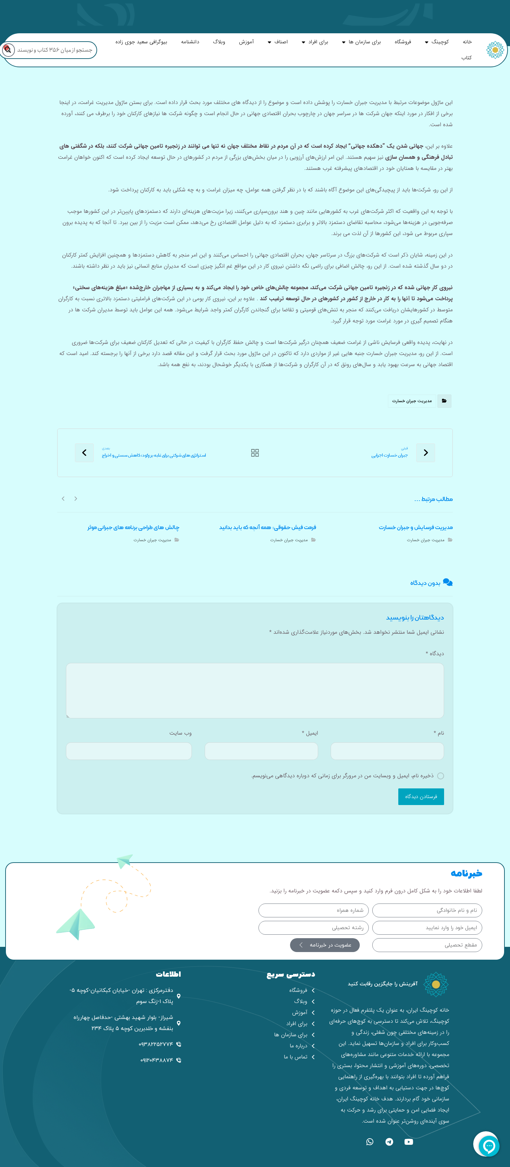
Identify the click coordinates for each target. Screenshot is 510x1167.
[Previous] (75, 498)
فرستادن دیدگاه (421, 797)
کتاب (466, 58)
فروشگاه (403, 42)
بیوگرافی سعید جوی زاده (141, 42)
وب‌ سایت (180, 733)
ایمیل (310, 733)
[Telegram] (389, 1142)
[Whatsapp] (370, 1142)
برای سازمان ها (365, 42)
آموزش (246, 42)
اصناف (281, 42)
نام (439, 733)
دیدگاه (435, 653)
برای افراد (318, 42)
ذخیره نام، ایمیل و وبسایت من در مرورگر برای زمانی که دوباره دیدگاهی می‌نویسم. (342, 775)
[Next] (63, 498)
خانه (467, 42)
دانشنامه (190, 42)
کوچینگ (440, 42)
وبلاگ (219, 42)
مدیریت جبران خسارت (412, 401)
